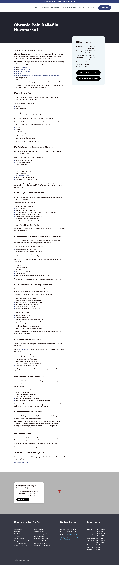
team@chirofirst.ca (72, 534)
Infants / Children (39, 536)
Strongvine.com (24, 560)
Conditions (81, 7)
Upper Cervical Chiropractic (22, 545)
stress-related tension (23, 175)
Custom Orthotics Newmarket (43, 541)
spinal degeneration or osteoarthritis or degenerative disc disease (37, 76)
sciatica (18, 73)
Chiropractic (55, 7)
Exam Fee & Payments (40, 543)
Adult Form (88, 72)
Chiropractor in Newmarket (22, 541)
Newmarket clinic (24, 349)
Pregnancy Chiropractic (41, 534)
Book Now (104, 7)
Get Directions (22, 499)
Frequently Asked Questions (42, 545)
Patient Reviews (38, 529)
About (36, 7)
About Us (17, 531)
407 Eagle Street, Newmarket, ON (65, 1)
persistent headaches (23, 71)
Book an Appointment (21, 462)
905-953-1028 (48, 1)
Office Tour (17, 536)
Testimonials (91, 7)
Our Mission (17, 534)
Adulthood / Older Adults (41, 538)
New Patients (45, 7)
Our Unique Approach (20, 543)
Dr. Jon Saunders (19, 538)
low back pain (25, 69)
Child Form (88, 78)
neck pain (24, 67)
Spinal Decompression (69, 7)
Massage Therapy (39, 531)
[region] (59, 493)
